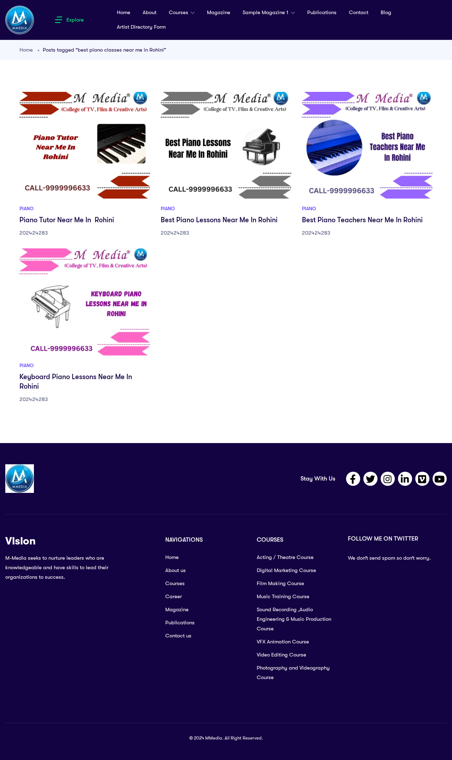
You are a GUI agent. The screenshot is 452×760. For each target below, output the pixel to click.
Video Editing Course (281, 655)
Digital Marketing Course (286, 570)
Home (123, 12)
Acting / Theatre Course (285, 557)
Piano (26, 208)
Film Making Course (280, 583)
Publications (322, 12)
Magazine (218, 12)
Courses (179, 12)
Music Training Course (283, 596)
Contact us (178, 635)
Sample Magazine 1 (266, 12)
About (149, 12)
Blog (386, 12)
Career (173, 596)
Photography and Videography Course (293, 673)
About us (175, 570)
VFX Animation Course (283, 641)
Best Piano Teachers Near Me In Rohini (362, 220)
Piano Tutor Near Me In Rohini (66, 220)
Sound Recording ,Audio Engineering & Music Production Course (294, 619)
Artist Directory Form (141, 27)
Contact (358, 12)
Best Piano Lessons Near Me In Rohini (219, 220)
